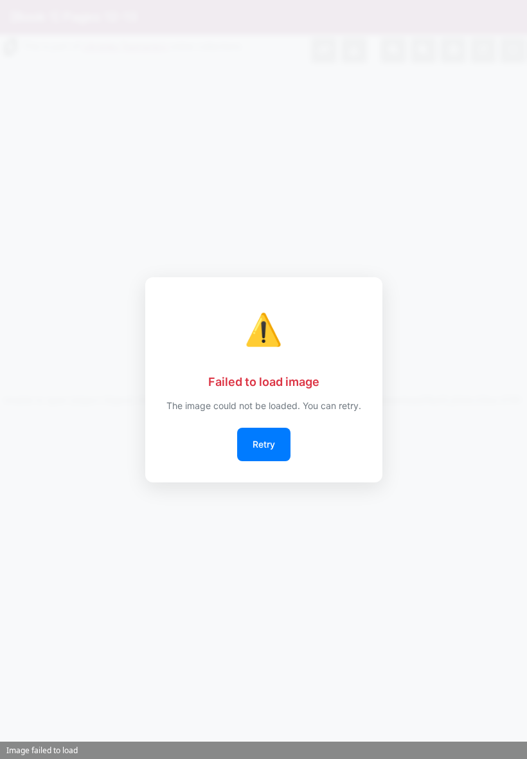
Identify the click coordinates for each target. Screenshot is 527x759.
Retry (264, 444)
